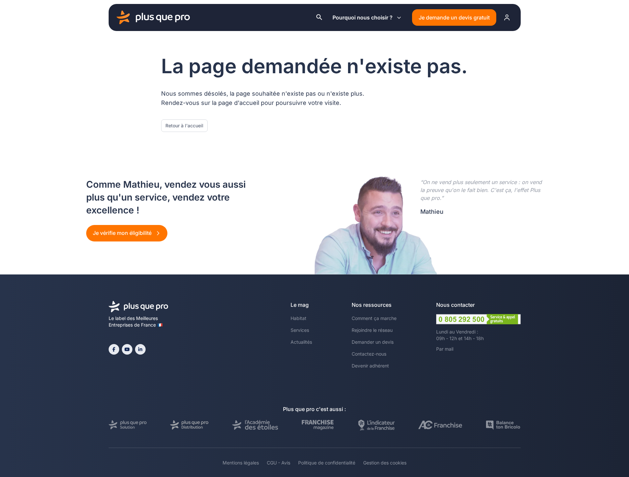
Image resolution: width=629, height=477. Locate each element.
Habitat (298, 318)
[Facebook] (114, 349)
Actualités (301, 342)
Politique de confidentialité (326, 462)
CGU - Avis (278, 462)
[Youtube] (127, 349)
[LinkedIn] (140, 349)
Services (300, 330)
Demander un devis (373, 342)
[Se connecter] (507, 17)
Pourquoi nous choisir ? (362, 17)
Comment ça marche (374, 318)
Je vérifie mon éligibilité (123, 233)
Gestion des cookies (384, 462)
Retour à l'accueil (184, 125)
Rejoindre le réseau (372, 330)
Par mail (444, 349)
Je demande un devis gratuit (454, 17)
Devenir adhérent (370, 365)
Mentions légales (241, 462)
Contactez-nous (369, 354)
